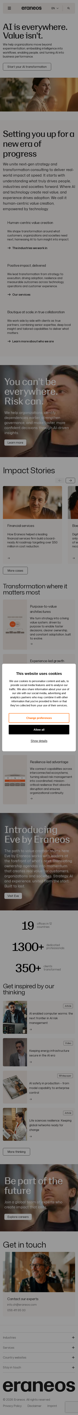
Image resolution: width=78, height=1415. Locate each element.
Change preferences (39, 717)
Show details (39, 740)
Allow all (39, 729)
